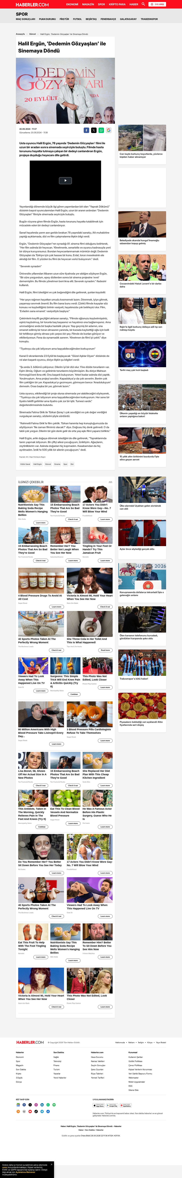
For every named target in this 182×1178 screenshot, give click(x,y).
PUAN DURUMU (47, 19)
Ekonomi (20, 1057)
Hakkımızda (120, 1042)
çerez (4, 1167)
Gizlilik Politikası (135, 1061)
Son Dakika (21, 1069)
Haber (81, 1130)
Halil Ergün (37, 464)
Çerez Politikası (135, 1065)
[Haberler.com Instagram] (36, 1104)
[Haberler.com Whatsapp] (48, 1104)
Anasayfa (20, 34)
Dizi (72, 464)
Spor (65, 464)
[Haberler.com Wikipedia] (24, 1111)
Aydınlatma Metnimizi (25, 1172)
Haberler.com (97, 1052)
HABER (134, 4)
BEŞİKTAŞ (91, 19)
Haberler (20, 1052)
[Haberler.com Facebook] (24, 1104)
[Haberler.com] (30, 1042)
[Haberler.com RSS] (18, 1111)
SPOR (101, 4)
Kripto (18, 1073)
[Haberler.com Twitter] (30, 1104)
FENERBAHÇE (108, 19)
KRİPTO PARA (117, 4)
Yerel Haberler (59, 1077)
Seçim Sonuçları (98, 1065)
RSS (130, 1086)
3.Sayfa (19, 1077)
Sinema (57, 464)
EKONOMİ (72, 4)
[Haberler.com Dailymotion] (48, 1111)
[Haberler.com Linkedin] (42, 1104)
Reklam (131, 1042)
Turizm (56, 1069)
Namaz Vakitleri (98, 1061)
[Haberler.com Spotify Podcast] (54, 1104)
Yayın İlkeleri (161, 1042)
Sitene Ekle (133, 1090)
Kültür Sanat (25, 464)
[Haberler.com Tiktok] (36, 1111)
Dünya (19, 1082)
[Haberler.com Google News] (18, 1104)
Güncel (32, 34)
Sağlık (56, 1057)
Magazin (19, 1065)
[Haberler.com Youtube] (30, 1111)
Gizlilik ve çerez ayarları (71, 1135)
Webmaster (134, 1077)
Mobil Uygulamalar (137, 1082)
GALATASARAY (128, 19)
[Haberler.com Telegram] (42, 1111)
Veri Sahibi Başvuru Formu (140, 1073)
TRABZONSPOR (149, 19)
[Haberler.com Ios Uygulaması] (99, 1105)
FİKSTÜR (64, 19)
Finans (56, 1065)
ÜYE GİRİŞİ (159, 4)
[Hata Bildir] (86, 1135)
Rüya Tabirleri (97, 1073)
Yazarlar (56, 1073)
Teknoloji (57, 1061)
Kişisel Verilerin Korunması (140, 1069)
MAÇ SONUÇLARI (25, 19)
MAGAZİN (88, 4)
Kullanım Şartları (136, 1057)
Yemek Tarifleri (97, 1077)
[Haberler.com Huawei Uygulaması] (126, 1105)
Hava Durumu (97, 1057)
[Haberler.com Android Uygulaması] (112, 1105)
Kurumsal (133, 1052)
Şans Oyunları (97, 1069)
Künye (149, 1042)
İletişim (141, 1042)
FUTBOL (77, 19)
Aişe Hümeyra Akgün (37, 457)
